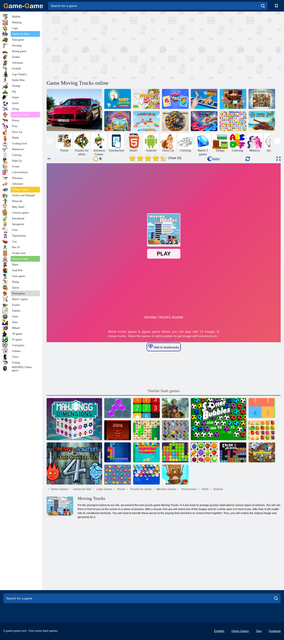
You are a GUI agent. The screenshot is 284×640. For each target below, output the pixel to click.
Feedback (275, 631)
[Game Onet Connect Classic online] (204, 452)
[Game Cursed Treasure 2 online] (261, 452)
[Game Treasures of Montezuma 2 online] (175, 408)
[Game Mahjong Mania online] (117, 430)
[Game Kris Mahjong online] (146, 430)
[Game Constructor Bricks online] (204, 99)
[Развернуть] (278, 159)
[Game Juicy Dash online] (261, 430)
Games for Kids (81, 489)
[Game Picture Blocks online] (146, 121)
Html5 (205, 489)
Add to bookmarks (166, 347)
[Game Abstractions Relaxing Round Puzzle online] (175, 121)
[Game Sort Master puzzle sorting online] (117, 99)
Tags (259, 631)
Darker (216, 158)
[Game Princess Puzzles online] (117, 121)
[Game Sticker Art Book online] (146, 99)
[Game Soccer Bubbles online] (218, 419)
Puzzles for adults (141, 489)
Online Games (59, 489)
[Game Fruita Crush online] (117, 475)
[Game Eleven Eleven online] (175, 452)
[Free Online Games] (23, 5)
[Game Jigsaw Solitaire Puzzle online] (261, 99)
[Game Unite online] (146, 408)
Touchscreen (188, 489)
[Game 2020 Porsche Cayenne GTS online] (74, 110)
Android (218, 489)
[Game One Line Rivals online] (204, 121)
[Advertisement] (105, 45)
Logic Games (104, 489)
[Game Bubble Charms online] (146, 452)
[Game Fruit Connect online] (233, 121)
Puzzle (120, 489)
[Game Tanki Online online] (261, 121)
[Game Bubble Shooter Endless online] (175, 475)
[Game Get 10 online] (261, 408)
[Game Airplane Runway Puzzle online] (233, 99)
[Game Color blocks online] (233, 452)
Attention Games (166, 489)
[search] (263, 6)
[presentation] (50, 141)
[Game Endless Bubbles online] (146, 475)
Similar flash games (164, 391)
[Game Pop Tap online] (175, 99)
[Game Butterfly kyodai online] (175, 430)
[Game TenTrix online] (117, 452)
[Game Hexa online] (117, 408)
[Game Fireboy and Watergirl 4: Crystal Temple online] (74, 463)
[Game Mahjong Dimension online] (74, 419)
